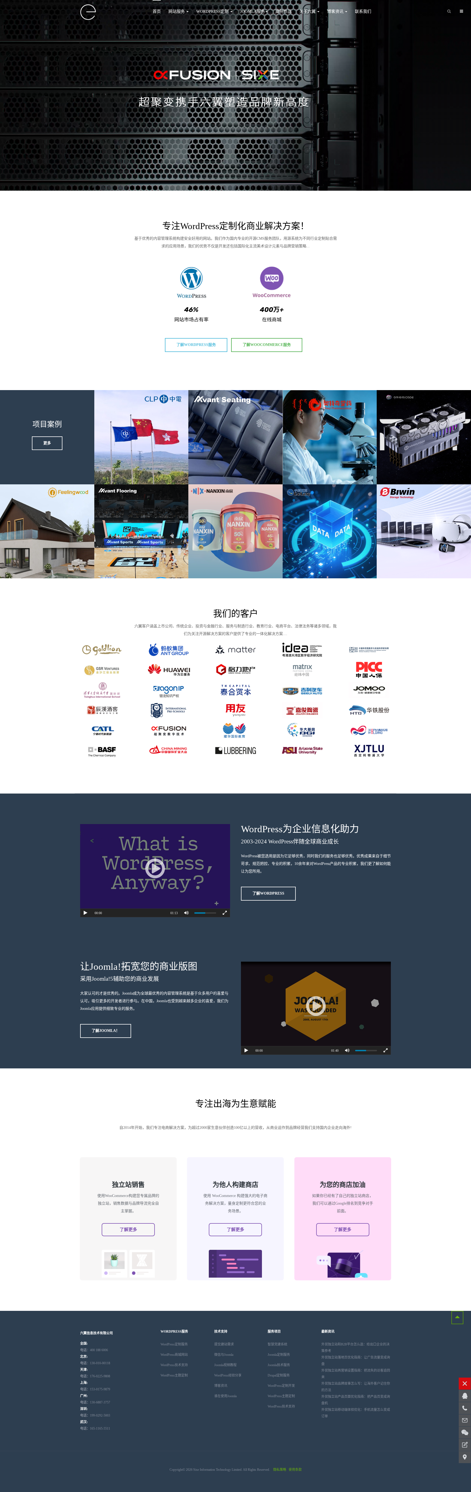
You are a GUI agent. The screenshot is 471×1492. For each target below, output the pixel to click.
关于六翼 (308, 11)
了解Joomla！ (106, 1031)
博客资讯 (336, 11)
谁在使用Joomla (225, 1396)
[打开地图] (465, 1457)
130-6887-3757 (95, 1402)
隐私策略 (279, 1470)
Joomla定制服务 (279, 1355)
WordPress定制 (213, 11)
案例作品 (283, 11)
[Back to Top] (457, 1317)
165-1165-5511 (95, 1428)
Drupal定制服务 (279, 1375)
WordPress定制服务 (174, 1344)
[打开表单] (465, 1445)
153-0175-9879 (95, 1389)
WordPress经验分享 (227, 1375)
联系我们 (363, 11)
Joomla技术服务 (279, 1365)
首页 (157, 11)
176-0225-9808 (95, 1376)
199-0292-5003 (95, 1415)
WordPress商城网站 (174, 1355)
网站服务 (177, 11)
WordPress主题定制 (174, 1375)
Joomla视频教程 (225, 1365)
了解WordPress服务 (196, 345)
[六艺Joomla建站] (88, 12)
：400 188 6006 (94, 1350)
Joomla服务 (252, 11)
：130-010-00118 (95, 1363)
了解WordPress (268, 893)
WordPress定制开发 (281, 1386)
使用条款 (295, 1470)
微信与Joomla (223, 1355)
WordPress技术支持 (174, 1365)
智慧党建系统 (277, 1344)
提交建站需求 (224, 1344)
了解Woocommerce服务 (267, 345)
